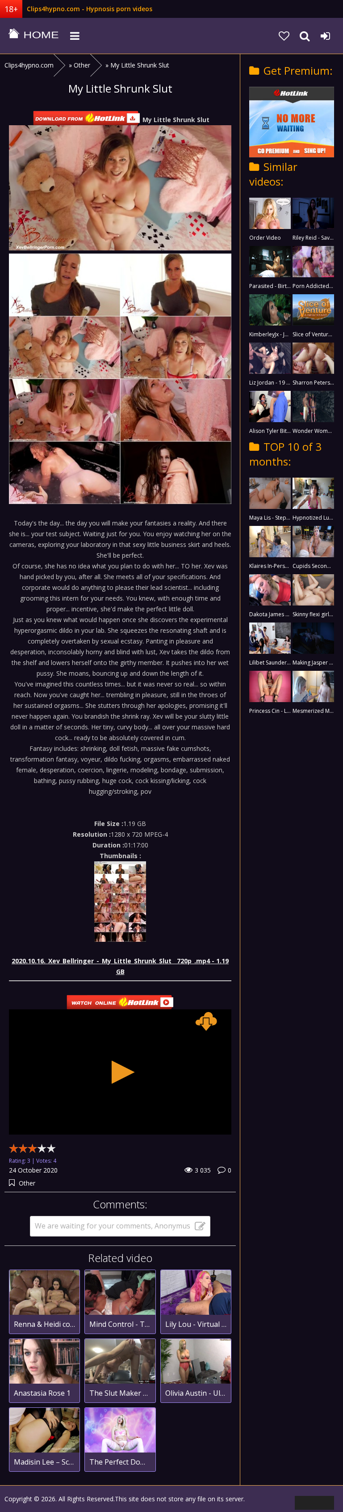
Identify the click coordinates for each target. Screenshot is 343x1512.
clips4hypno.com (33, 36)
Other (27, 1183)
